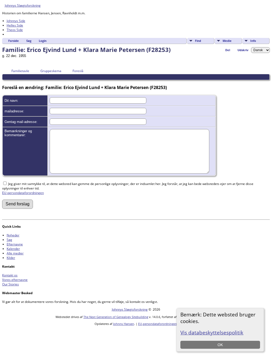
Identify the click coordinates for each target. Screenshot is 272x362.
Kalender (13, 248)
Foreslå (78, 71)
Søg (28, 41)
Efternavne (15, 244)
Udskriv (242, 50)
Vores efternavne (15, 279)
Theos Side (15, 30)
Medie (227, 41)
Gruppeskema (50, 71)
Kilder (11, 257)
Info (253, 41)
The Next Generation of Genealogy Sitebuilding (115, 317)
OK (220, 345)
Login (42, 41)
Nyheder (13, 235)
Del (227, 50)
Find (198, 41)
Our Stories (10, 284)
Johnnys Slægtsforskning (23, 5)
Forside (13, 41)
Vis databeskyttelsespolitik (211, 332)
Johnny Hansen (123, 324)
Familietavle (20, 71)
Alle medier (15, 253)
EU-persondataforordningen (23, 193)
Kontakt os (10, 275)
